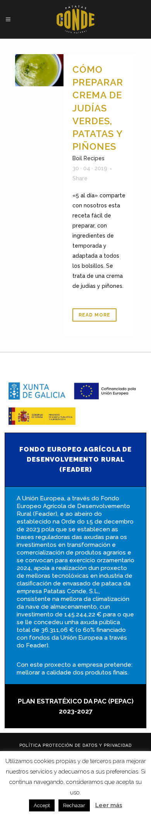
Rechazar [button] (74, 805)
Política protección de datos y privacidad (75, 745)
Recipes (94, 158)
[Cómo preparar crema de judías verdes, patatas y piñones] (39, 70)
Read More (94, 315)
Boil (77, 158)
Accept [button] (42, 805)
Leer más (108, 805)
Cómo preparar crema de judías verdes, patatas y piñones (97, 108)
